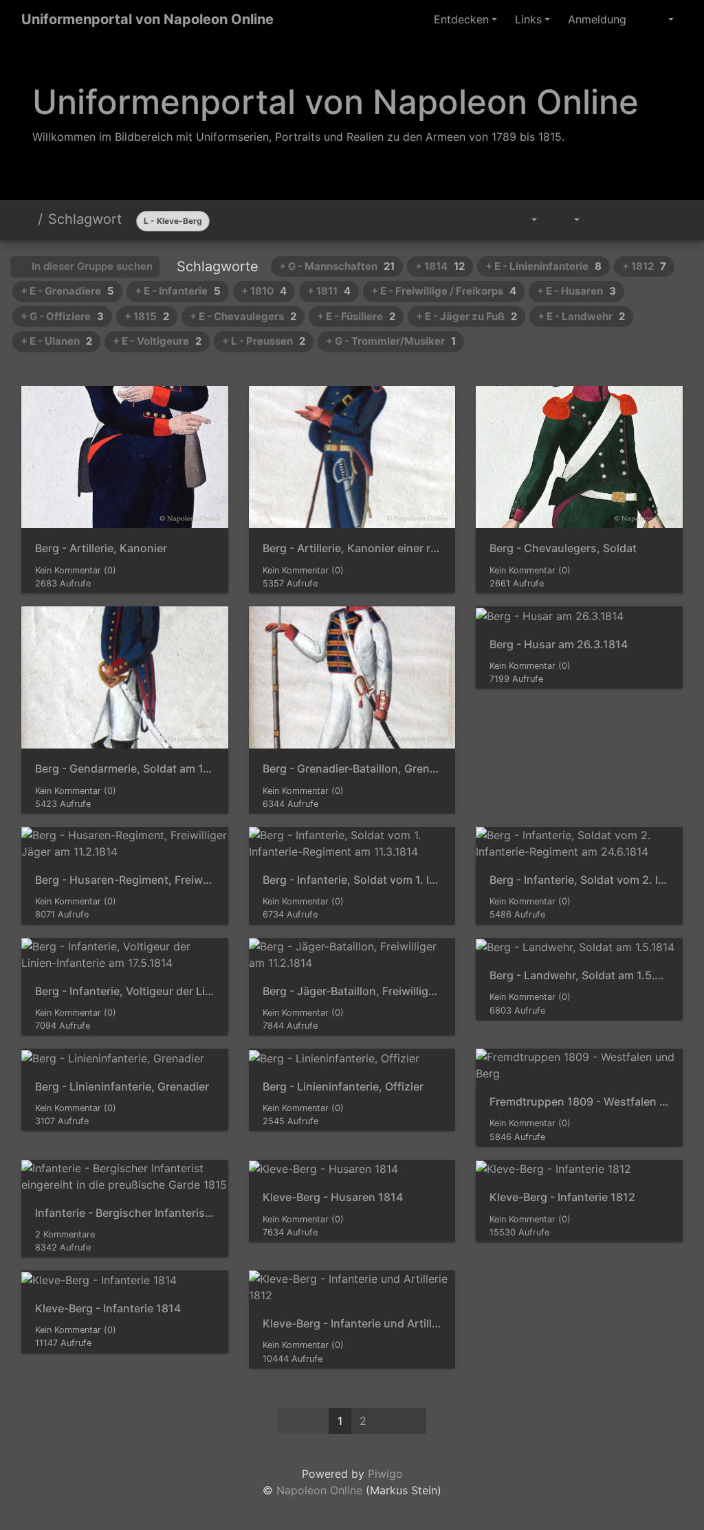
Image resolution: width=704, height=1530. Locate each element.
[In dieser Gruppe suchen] (489, 219)
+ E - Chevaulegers (243, 316)
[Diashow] (604, 219)
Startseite (26, 219)
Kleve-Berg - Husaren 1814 (333, 1197)
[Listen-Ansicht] (667, 219)
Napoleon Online (319, 1490)
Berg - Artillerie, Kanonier (101, 548)
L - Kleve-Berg (173, 221)
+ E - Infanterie (178, 290)
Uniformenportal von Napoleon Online (147, 19)
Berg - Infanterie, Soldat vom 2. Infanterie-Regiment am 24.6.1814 (579, 880)
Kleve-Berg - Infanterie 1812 (562, 1197)
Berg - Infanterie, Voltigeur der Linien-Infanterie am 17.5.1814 (124, 991)
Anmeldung (597, 19)
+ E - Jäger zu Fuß (466, 316)
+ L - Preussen (263, 340)
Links (528, 19)
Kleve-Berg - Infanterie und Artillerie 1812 (352, 1323)
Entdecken (461, 19)
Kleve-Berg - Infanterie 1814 (108, 1308)
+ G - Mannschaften (337, 266)
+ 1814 (440, 266)
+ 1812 (644, 266)
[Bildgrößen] (567, 219)
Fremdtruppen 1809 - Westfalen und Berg (579, 1101)
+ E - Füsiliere (356, 316)
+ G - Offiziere (62, 316)
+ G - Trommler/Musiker (391, 340)
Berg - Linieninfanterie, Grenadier (122, 1086)
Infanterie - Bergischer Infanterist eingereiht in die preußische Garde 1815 (124, 1213)
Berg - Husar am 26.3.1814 (559, 644)
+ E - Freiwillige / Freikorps (443, 290)
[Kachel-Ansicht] (636, 219)
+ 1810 (264, 290)
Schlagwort (85, 219)
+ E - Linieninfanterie (543, 266)
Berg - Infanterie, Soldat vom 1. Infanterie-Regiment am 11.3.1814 (352, 880)
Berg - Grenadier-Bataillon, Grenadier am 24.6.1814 (352, 768)
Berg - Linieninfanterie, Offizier (343, 1086)
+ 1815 (146, 316)
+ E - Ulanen (56, 340)
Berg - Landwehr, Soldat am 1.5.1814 (579, 975)
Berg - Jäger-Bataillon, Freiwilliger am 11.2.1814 (352, 991)
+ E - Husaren (576, 290)
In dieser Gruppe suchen (91, 266)
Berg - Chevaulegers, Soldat (563, 548)
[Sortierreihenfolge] (524, 219)
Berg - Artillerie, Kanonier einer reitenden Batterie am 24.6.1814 (352, 548)
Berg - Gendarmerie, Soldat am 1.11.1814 (124, 768)
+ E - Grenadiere (67, 290)
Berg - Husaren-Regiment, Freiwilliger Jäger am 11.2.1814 (124, 880)
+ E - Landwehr (581, 316)
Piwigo (385, 1474)
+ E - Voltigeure (157, 340)
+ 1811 (329, 290)
